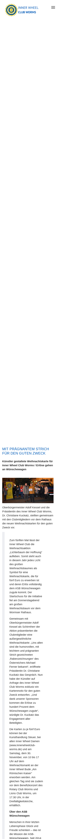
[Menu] (53, 7)
